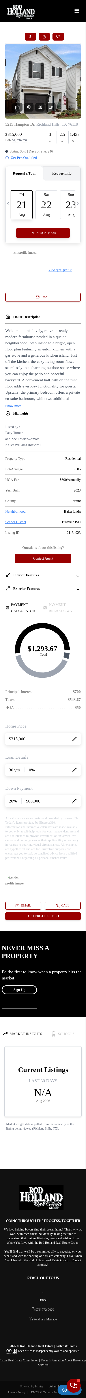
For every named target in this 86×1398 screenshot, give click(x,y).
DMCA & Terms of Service (47, 1392)
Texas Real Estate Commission (19, 1360)
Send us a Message (43, 1319)
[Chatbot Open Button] (74, 1386)
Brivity (39, 1386)
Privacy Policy (16, 1392)
